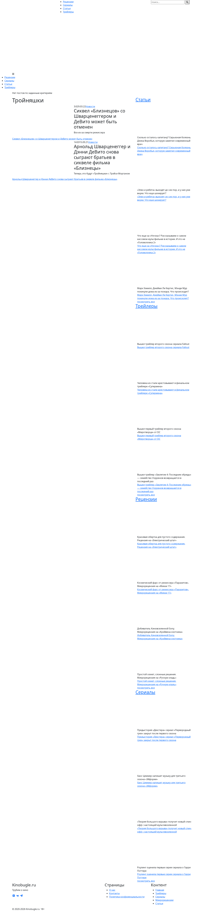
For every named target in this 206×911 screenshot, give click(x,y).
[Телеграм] (21, 895)
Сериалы (9, 80)
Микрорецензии (164, 900)
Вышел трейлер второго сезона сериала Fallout (163, 347)
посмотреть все (146, 301)
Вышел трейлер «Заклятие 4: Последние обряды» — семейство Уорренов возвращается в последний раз (164, 488)
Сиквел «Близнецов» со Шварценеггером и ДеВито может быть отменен (52, 138)
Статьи (8, 84)
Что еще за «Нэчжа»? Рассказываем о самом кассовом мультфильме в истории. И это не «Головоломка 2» (161, 249)
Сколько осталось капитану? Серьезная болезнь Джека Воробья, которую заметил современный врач (164, 151)
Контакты (114, 893)
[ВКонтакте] (17, 895)
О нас (112, 890)
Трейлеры (9, 87)
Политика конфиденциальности (126, 896)
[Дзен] (13, 895)
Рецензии (9, 77)
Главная (159, 890)
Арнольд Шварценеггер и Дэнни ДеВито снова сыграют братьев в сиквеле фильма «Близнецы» (64, 179)
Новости (90, 106)
